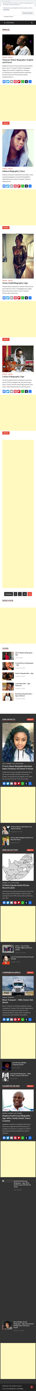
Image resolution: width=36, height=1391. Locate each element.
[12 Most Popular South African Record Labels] (18, 881)
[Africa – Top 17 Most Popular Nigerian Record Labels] (8, 946)
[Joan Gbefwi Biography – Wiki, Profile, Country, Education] (5, 1074)
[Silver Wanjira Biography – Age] (8, 653)
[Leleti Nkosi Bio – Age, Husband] (8, 684)
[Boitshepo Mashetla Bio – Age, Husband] (8, 694)
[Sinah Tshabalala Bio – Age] (8, 673)
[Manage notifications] (31, 1386)
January (10, 1113)
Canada (4, 997)
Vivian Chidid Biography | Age (15, 283)
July (13, 763)
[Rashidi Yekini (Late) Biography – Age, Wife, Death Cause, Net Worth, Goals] (7, 1181)
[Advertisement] (18, 103)
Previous (9, 594)
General (4, 57)
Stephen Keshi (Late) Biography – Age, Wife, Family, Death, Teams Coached (17, 1118)
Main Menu (10, 22)
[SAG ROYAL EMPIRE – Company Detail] (6, 1063)
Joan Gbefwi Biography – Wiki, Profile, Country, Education (20, 1074)
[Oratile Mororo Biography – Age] (8, 663)
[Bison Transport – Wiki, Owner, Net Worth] (18, 996)
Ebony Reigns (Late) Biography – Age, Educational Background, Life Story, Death (24, 1324)
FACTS (4, 763)
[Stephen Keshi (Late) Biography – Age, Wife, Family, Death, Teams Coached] (18, 1111)
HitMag (21, 1388)
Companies (11, 997)
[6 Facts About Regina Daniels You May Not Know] (5, 838)
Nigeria (20, 1113)
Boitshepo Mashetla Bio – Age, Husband (24, 695)
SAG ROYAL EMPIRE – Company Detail (19, 1063)
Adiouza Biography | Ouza (13, 171)
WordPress (13, 1388)
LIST (9, 882)
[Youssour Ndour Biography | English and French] (18, 45)
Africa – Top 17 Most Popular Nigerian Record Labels (23, 948)
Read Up (6, 123)
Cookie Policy (6, 9)
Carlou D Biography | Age (13, 376)
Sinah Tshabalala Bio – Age (24, 673)
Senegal (10, 57)
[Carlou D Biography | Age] (18, 360)
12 (24, 594)
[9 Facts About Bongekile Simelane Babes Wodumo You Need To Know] (18, 762)
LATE (15, 1113)
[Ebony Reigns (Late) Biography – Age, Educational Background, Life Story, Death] (7, 1322)
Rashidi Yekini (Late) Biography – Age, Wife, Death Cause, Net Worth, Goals (22, 1184)
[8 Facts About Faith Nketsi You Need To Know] (6, 827)
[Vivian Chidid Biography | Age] (18, 257)
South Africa (19, 763)
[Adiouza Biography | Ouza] (18, 148)
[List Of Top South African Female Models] (6, 957)
